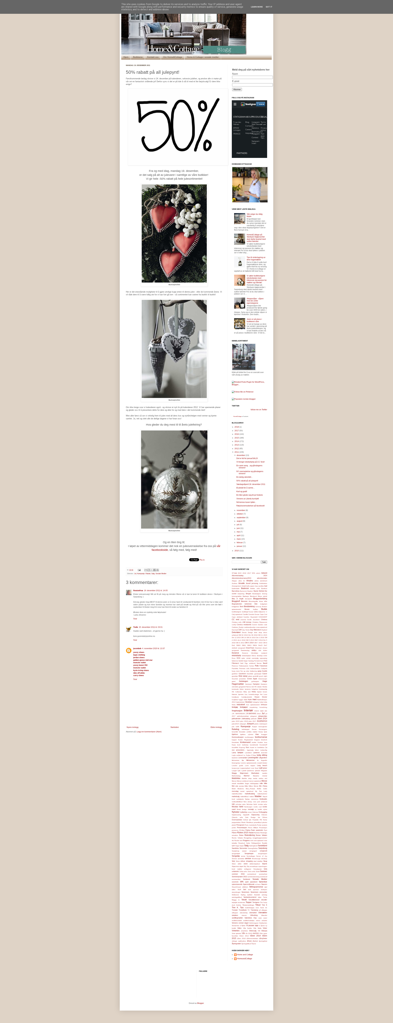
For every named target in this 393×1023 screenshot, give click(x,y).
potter (234, 827)
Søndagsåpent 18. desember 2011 (250, 484)
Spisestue (263, 882)
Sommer (263, 871)
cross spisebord (261, 627)
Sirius (238, 861)
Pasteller (256, 820)
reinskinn (235, 835)
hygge (241, 699)
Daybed (264, 630)
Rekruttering (250, 835)
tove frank (260, 907)
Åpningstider (236, 944)
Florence (235, 666)
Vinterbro (235, 931)
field (241, 663)
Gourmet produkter (239, 679)
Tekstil (244, 900)
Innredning (263, 707)
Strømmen (245, 892)
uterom (244, 915)
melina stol (263, 778)
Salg (153, 573)
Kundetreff (263, 745)
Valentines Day (251, 918)
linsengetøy (236, 763)
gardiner (235, 674)
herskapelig (263, 689)
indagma (256, 702)
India (261, 702)
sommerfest (263, 874)
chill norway (246, 622)
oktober (240, 514)
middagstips (254, 783)
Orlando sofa (237, 817)
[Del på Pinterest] (157, 570)
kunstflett (235, 747)
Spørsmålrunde (249, 884)
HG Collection (237, 692)
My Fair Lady (261, 791)
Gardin (264, 671)
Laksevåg (263, 750)
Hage (265, 681)
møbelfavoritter (237, 794)
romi (251, 840)
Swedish (257, 895)
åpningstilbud (246, 944)
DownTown (250, 648)
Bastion (250, 591)
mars (239, 539)
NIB (233, 804)
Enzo (233, 658)
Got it (269, 7)
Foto (257, 666)
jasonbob (137, 648)
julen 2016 (244, 721)
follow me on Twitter (259, 410)
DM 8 (265, 643)
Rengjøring (247, 838)
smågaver (247, 869)
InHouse (264, 705)
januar (240, 546)
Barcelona (235, 591)
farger (246, 661)
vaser (265, 918)
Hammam (248, 684)
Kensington (263, 729)
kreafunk (264, 740)
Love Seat (254, 768)
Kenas (254, 729)
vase (260, 918)
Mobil (233, 789)
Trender (235, 910)
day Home (245, 630)
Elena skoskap (257, 655)
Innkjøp (235, 707)
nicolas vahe (262, 804)
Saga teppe (239, 846)
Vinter (265, 928)
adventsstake (262, 578)
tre (266, 907)
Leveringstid (253, 758)
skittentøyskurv (255, 864)
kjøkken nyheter (246, 734)
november (241, 510)
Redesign (263, 833)
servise (248, 858)
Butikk (264, 609)
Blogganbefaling (260, 599)
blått (265, 601)
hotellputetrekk (246, 697)
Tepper (249, 902)
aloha (257, 581)
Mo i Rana (263, 786)
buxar (251, 612)
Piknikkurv (249, 822)
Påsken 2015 (242, 833)
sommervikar (236, 879)
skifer (239, 864)
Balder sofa (255, 588)
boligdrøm (263, 604)
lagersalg (250, 750)
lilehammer (235, 760)
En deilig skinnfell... (244, 477)
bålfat (256, 612)
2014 (237, 441)
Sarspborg (235, 851)
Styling (243, 895)
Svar (135, 619)
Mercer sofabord (243, 781)
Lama (234, 752)
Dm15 (260, 645)
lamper (240, 752)
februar (240, 542)
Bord (241, 606)
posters (264, 825)
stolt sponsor (253, 889)
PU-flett (242, 830)
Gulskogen (243, 681)
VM (259, 931)
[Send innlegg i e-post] (139, 570)
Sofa (265, 869)
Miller (246, 786)
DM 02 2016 (243, 635)
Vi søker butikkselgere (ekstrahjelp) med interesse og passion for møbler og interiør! (257, 279)
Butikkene (138, 57)
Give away (243, 676)
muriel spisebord (246, 791)
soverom (235, 882)
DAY (240, 630)
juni (238, 528)
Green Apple (252, 679)
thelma (238, 905)
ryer (233, 846)
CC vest (235, 619)
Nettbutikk (263, 799)
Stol (244, 889)
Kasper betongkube (259, 726)
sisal (255, 861)
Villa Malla (257, 928)
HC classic (258, 687)
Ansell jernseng (252, 583)
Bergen (248, 594)
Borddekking (249, 606)
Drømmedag (245, 650)
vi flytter (243, 925)
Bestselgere (256, 594)
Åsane (253, 944)
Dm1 (233, 645)
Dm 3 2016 (260, 637)
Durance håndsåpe (250, 653)
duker (265, 650)
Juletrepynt (263, 724)
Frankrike (235, 668)
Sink (233, 861)
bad (265, 586)
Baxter (256, 591)
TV (249, 910)
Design (250, 632)
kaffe (237, 726)
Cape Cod (263, 614)
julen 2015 (235, 721)
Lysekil (243, 770)
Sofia (241, 871)
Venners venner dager (240, 923)
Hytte (250, 699)
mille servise (239, 786)
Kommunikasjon (238, 737)
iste (266, 711)
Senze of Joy (261, 856)
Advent (264, 573)
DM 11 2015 (262, 635)
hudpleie (235, 699)
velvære (264, 920)
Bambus (264, 588)
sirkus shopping (246, 861)
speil (246, 882)
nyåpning (243, 812)
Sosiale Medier (161, 573)
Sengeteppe (249, 853)
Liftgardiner (263, 758)
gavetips (235, 676)
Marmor (247, 776)
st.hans (258, 884)
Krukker (260, 742)
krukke (254, 742)
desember (241, 455)
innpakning (253, 707)
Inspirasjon (237, 710)
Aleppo (234, 581)
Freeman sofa (244, 668)
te (239, 900)
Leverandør (242, 758)
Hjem (125, 57)
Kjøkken (235, 734)
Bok (256, 604)
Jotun (259, 713)
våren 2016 (241, 938)
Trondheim (243, 910)
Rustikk (264, 843)
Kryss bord (236, 745)
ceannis (243, 619)
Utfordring (254, 915)
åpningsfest (263, 941)
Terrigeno (255, 902)
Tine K (264, 905)
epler (243, 658)
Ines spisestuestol (253, 705)
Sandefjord (262, 846)
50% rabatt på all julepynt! (247, 481)
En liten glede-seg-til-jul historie (249, 495)
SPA (241, 882)
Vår (243, 933)
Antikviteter (263, 583)
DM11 (244, 645)
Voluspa (264, 931)
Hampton (256, 684)
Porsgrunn (240, 825)
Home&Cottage (237, 416)
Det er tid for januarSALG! (247, 458)
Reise (241, 835)
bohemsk (248, 604)
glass (250, 676)
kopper (234, 740)
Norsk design (242, 809)
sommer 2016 (238, 874)
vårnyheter (263, 938)
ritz (233, 840)
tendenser (241, 902)
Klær (257, 734)
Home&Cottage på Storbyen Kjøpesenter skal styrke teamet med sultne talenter (256, 238)
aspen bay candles (257, 586)
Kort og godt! (241, 491)
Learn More (257, 7)
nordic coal (257, 807)
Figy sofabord (250, 663)
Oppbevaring (236, 815)
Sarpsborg (262, 848)
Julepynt (250, 724)
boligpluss (235, 606)
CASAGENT (263, 617)
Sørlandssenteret (249, 897)
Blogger (200, 1003)
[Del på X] (151, 570)
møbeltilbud (244, 796)
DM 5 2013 (250, 640)
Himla (254, 692)
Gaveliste (250, 674)
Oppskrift (246, 815)
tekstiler (264, 900)
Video (239, 928)
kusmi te (253, 747)
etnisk (248, 658)
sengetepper (262, 853)
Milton (251, 786)
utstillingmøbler (237, 918)
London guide (237, 765)
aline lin (241, 581)
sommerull (263, 877)
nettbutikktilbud (237, 802)
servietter (241, 858)
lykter (265, 768)
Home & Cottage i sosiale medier (203, 57)
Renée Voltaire (237, 838)
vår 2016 (248, 933)
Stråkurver (235, 895)
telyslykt (234, 902)
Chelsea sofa (236, 622)
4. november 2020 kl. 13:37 (153, 648)
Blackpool (253, 596)
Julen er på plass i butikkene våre (254, 320)
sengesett (263, 851)
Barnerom (243, 591)
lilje (243, 760)
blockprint (248, 599)
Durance (235, 653)
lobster (264, 763)
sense (243, 856)
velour (258, 920)
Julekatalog (245, 718)
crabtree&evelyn (250, 627)
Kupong (242, 747)
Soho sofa (251, 871)
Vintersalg (252, 931)
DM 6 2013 (240, 643)
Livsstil (259, 763)
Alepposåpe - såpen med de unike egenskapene (255, 301)
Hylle (245, 699)
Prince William (253, 827)
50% (253, 573)
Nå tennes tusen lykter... (246, 502)
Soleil (258, 871)
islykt (262, 711)
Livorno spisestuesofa (249, 763)
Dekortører (236, 632)
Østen (249, 941)
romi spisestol (258, 840)
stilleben (245, 887)
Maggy (234, 773)
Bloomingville (253, 601)
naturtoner (254, 799)
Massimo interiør (260, 776)
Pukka (247, 830)
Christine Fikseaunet (259, 622)
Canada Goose (253, 614)
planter (264, 822)
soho (245, 871)
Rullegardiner (256, 843)
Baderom (245, 588)
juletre (256, 724)
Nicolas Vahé (237, 807)
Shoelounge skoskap (259, 858)
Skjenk (264, 864)
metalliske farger (243, 783)
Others (264, 817)
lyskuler (257, 770)
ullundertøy (244, 913)
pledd (234, 825)
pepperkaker (236, 822)
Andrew (234, 583)
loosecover (235, 768)
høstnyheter (240, 702)
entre (265, 655)
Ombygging (263, 812)
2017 (237, 431)
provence (235, 830)
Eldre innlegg (216, 727)
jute (233, 726)
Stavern (264, 884)
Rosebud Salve (244, 843)
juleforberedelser (243, 716)
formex (251, 666)
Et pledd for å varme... (245, 488)
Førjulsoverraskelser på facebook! (250, 506)
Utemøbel (253, 913)
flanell (265, 663)
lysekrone (250, 770)
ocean (249, 812)
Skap (265, 861)
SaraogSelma (253, 848)
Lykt (260, 768)
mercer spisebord (255, 781)
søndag (264, 895)
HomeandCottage (244, 959)
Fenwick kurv (258, 661)
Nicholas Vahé (252, 804)
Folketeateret (243, 666)
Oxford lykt (247, 820)
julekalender (236, 718)
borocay (258, 606)
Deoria (244, 632)
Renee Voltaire (261, 835)
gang (259, 671)
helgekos (255, 689)
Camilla (245, 614)
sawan (244, 851)
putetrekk (259, 830)
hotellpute (235, 697)
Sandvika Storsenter (239, 848)
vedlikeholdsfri (237, 920)
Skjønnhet (235, 866)
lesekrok (235, 758)
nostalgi (251, 809)
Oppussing (255, 815)
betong (264, 594)
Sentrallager (251, 856)
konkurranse (261, 737)
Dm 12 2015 (236, 637)
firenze (259, 663)
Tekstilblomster (254, 900)
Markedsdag (236, 776)
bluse (261, 601)
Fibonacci (235, 663)
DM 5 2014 (259, 640)
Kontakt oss (153, 57)
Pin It (202, 560)
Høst (254, 699)
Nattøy (247, 799)
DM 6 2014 (249, 643)
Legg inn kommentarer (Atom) (149, 732)
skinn (246, 864)
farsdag (251, 661)
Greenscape (262, 679)
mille (261, 783)
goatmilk (256, 676)
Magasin (264, 770)
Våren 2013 (244, 936)
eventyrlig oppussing (259, 658)
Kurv (247, 747)
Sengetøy (236, 856)
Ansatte (241, 583)
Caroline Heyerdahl (250, 617)
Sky (245, 866)
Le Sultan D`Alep (249, 755)
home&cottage (254, 694)
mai (238, 532)
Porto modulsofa (251, 825)
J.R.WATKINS (251, 713)
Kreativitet (235, 742)
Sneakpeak (257, 869)
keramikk (235, 732)
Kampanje (141, 573)
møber (251, 796)
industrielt (241, 705)
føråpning (253, 671)
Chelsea (264, 619)
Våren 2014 (255, 936)
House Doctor (261, 697)
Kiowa (261, 732)
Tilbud (258, 905)
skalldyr (260, 861)
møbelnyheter (262, 794)
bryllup (255, 609)
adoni (258, 573)
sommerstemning (254, 877)
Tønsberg (254, 910)
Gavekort (242, 674)
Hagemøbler (238, 684)
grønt (233, 681)
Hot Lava (263, 694)
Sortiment (246, 879)
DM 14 (243, 637)
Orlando (264, 815)
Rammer (257, 833)
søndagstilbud (237, 897)
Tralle (135, 627)
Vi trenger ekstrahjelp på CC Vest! (250, 462)
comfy (234, 624)
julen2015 (235, 724)
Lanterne (256, 752)
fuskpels (264, 668)
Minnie (256, 786)
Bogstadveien (237, 604)
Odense (255, 812)
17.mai (234, 573)
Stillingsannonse (256, 887)
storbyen (264, 889)
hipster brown (262, 692)
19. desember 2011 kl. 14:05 (156, 590)
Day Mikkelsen (255, 630)
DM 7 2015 (258, 643)
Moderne (240, 789)
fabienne (235, 661)
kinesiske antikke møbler (248, 732)
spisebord (253, 882)
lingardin (264, 760)
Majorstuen (244, 773)
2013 (237, 445)
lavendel (264, 752)
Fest (265, 661)
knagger (264, 734)
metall (234, 783)
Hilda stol (247, 692)
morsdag (235, 791)
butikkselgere (236, 612)
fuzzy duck (236, 671)
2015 (237, 438)
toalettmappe (249, 907)
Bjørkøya (246, 596)
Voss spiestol (236, 933)
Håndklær (248, 702)
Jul (135, 573)
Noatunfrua (138, 590)
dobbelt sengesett (238, 648)
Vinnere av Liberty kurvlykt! (247, 499)
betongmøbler (237, 596)
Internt (256, 711)
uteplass (235, 915)
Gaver (264, 674)
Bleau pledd (262, 596)
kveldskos (260, 747)
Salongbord (253, 846)
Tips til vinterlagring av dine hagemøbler (256, 258)
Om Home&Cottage (172, 57)
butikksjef (245, 612)
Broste (247, 609)
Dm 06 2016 (252, 635)
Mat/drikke (236, 778)
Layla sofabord (237, 755)
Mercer (234, 781)
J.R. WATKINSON (238, 713)
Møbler (258, 796)
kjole (265, 732)
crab (265, 624)
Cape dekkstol (237, 617)
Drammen (258, 648)
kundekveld (254, 745)
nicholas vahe (240, 804)
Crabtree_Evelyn (238, 627)
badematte (235, 588)
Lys (239, 770)
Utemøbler (262, 913)
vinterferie (244, 931)
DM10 (238, 645)
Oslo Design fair (252, 817)
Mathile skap (247, 778)
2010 (237, 551)
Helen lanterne (245, 689)
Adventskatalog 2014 (249, 575)
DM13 (249, 645)
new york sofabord (260, 802)
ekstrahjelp (236, 655)
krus (265, 742)
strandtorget (236, 892)
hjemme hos (242, 694)
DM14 (255, 645)
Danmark (235, 630)
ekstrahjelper (246, 655)
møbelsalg (235, 796)
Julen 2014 (262, 718)
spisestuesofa (237, 884)
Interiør (248, 710)
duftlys (254, 650)
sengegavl (253, 851)
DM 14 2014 (251, 637)
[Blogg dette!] (148, 570)
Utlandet (264, 915)
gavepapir (257, 674)
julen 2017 (252, 721)
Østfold (255, 941)
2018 (237, 427)
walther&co (242, 941)
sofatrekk (235, 871)
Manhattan (255, 773)
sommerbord (251, 874)
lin (258, 760)
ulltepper (235, 913)
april (239, 535)
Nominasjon (248, 807)
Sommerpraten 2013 (239, 877)
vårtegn (234, 941)
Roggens (246, 840)
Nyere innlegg (132, 727)
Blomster (244, 601)
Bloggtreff (236, 601)
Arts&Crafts (246, 586)
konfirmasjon (249, 737)
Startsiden (174, 727)
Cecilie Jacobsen (253, 619)
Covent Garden (257, 624)
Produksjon (263, 827)
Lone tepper (250, 765)
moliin (265, 789)
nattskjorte (240, 799)
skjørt (241, 866)
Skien (234, 864)
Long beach (262, 765)
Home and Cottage (245, 955)
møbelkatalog (250, 794)
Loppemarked (245, 768)
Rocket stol (238, 840)
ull (260, 910)
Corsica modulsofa (244, 624)
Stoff (239, 889)
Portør (259, 825)
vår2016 (256, 933)
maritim (264, 773)
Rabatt (148, 573)
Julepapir (242, 724)
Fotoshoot (263, 666)
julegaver (253, 716)
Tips (242, 907)
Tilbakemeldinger (248, 905)
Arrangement (236, 586)
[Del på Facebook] (154, 570)
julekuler (254, 718)
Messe (264, 781)
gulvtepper (255, 681)
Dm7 (265, 645)
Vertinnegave (254, 923)
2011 (237, 452)
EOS (238, 658)
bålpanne (262, 612)
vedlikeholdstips (248, 920)
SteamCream (236, 887)
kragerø (257, 740)
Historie (234, 694)
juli (238, 525)
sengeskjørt (236, 853)
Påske (234, 833)
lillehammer (250, 760)
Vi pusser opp (252, 925)
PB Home (263, 820)
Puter (253, 830)
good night (263, 676)
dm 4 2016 (242, 640)
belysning (241, 594)
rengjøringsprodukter (260, 838)
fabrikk (241, 661)
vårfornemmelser (252, 938)
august (240, 521)
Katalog (235, 729)
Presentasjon (242, 827)
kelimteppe (245, 729)
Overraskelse (237, 820)
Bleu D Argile (237, 599)
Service (234, 858)
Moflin (259, 789)
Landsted (248, 752)
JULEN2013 (262, 721)
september (241, 517)
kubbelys (245, 745)
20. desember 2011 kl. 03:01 (151, 627)
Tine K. (235, 907)
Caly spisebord (237, 614)
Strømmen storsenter (259, 892)
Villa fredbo (247, 928)
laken (257, 750)
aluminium (263, 581)
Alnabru (249, 581)
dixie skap (258, 632)
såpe (259, 897)
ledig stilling (262, 755)
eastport (264, 653)
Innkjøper (244, 707)
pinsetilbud (258, 822)
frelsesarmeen (255, 668)
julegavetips (262, 716)
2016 (237, 434)
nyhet (265, 809)
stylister (249, 895)
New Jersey (247, 802)
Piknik (243, 822)
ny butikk (258, 809)
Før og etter (244, 671)
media (255, 778)
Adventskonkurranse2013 (241, 578)
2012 (237, 448)
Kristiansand (245, 742)
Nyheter (235, 812)
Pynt (265, 830)
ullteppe (264, 910)
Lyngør (234, 770)
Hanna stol (250, 687)
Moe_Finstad (250, 789)
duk (260, 650)
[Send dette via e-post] (145, 570)
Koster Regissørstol (245, 740)
